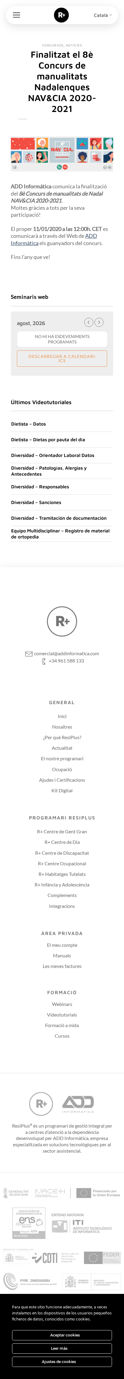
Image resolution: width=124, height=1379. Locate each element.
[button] (16, 15)
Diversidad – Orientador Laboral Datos (52, 455)
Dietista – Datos (28, 423)
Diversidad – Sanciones (36, 502)
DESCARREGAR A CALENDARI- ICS (62, 358)
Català (101, 15)
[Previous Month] (88, 322)
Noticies (74, 45)
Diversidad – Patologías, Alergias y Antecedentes (49, 471)
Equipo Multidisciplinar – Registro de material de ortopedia (60, 533)
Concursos (53, 45)
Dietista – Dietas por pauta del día (48, 439)
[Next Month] (99, 322)
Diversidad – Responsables (40, 486)
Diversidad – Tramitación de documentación (59, 518)
